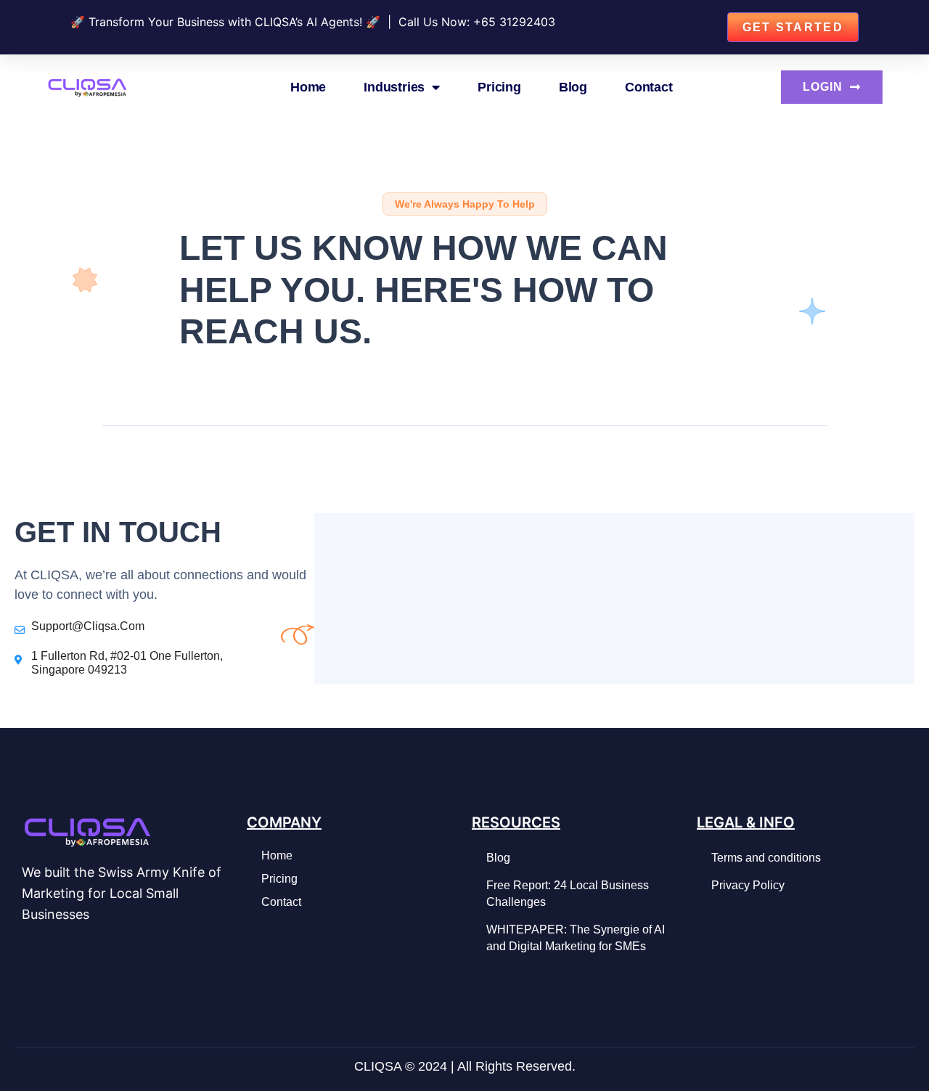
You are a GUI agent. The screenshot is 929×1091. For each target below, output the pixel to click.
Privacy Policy (748, 885)
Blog (573, 87)
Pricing (499, 87)
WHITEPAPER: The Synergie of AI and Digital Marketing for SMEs (575, 937)
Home (308, 87)
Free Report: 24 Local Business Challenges (567, 893)
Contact (649, 87)
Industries (394, 87)
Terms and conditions (766, 857)
